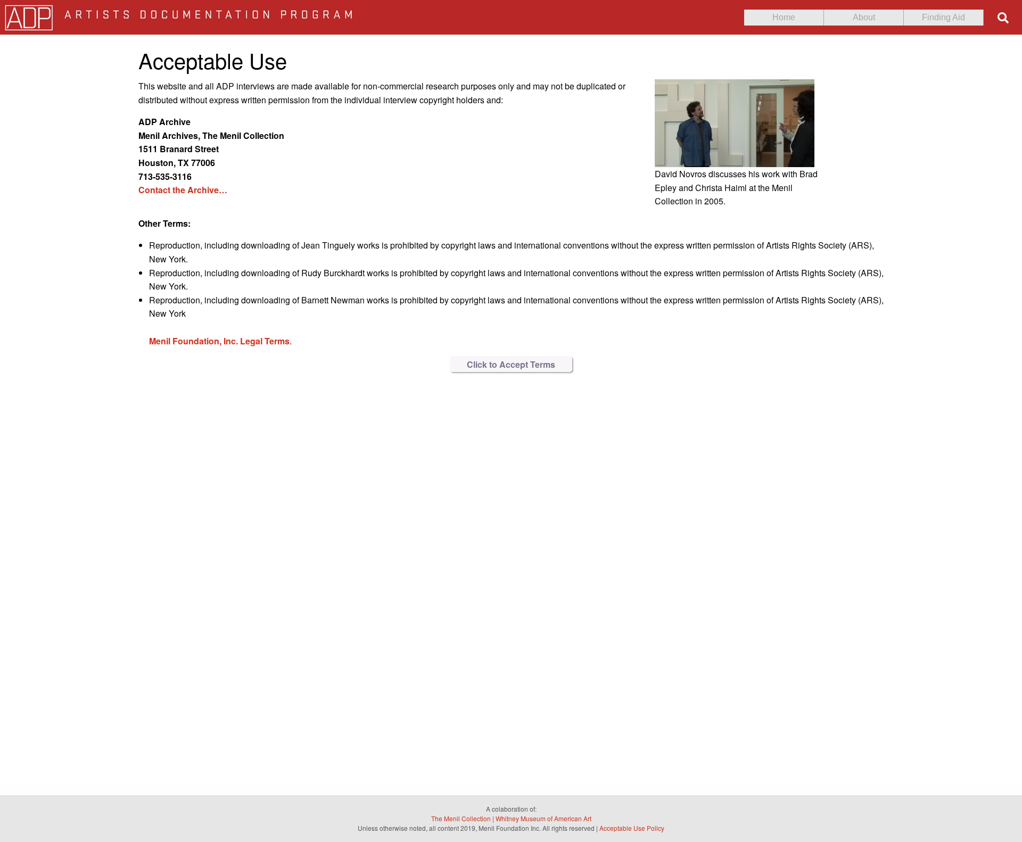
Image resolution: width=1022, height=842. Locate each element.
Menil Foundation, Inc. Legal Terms (219, 341)
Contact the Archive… (182, 190)
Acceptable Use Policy (631, 827)
